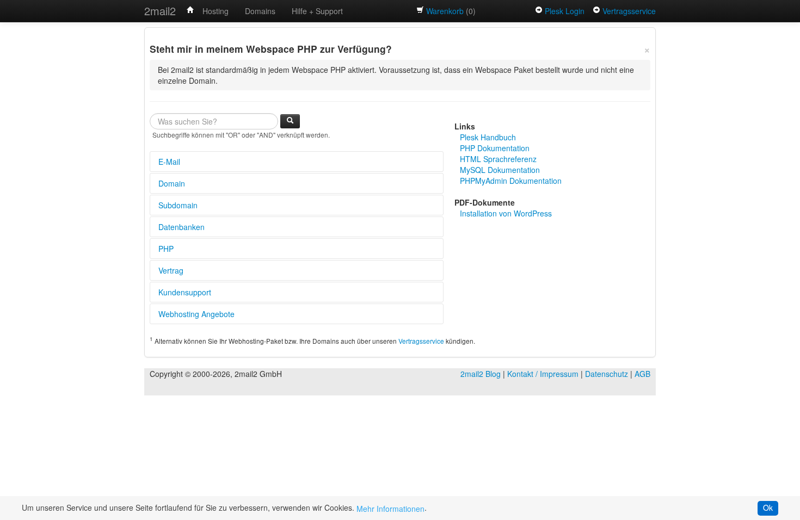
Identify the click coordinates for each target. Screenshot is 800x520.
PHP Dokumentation (495, 148)
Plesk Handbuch (488, 137)
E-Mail (169, 161)
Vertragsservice (629, 10)
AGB (642, 373)
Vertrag (170, 270)
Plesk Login (564, 10)
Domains (260, 10)
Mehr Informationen (390, 508)
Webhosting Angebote (196, 313)
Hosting (215, 10)
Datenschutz (606, 373)
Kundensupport (184, 292)
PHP (166, 248)
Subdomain (178, 205)
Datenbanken (181, 226)
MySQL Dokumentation (500, 169)
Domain (171, 183)
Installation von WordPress (506, 213)
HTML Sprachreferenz (498, 158)
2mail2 (160, 10)
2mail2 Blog (480, 373)
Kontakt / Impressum (543, 373)
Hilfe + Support (317, 10)
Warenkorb (445, 10)
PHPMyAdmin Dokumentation (511, 180)
